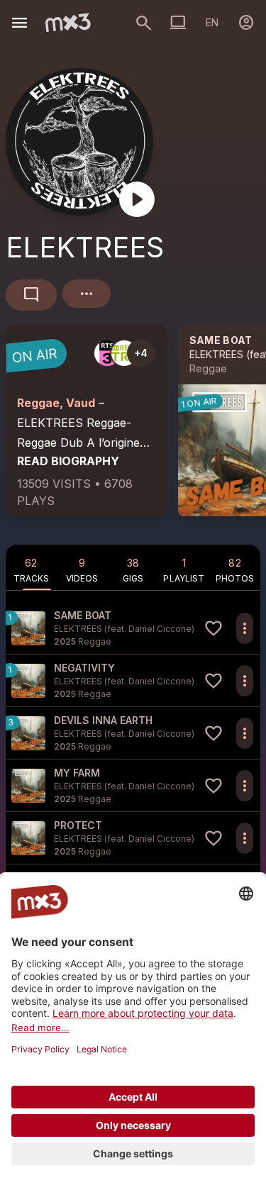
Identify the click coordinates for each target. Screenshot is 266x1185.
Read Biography (68, 461)
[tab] (31, 567)
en (212, 22)
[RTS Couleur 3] (107, 353)
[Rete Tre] (124, 353)
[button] (133, 628)
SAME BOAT (221, 340)
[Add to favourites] (213, 628)
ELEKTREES (216, 354)
